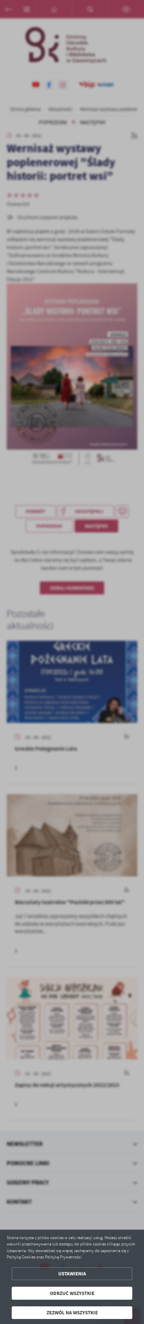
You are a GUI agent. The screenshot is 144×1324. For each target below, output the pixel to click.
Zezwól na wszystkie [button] (72, 1312)
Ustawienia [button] (72, 1273)
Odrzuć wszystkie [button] (72, 1293)
